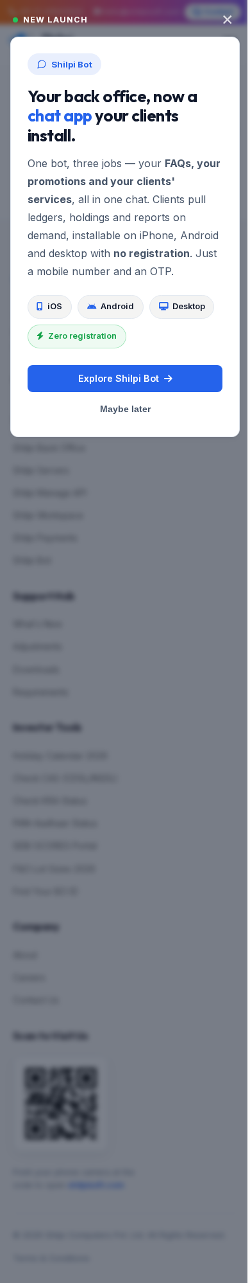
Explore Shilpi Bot (118, 378)
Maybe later (125, 409)
